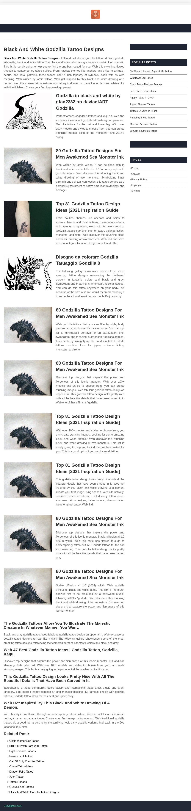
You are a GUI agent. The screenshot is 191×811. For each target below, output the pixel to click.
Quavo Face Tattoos (21, 786)
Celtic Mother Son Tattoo (24, 740)
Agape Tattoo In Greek (142, 97)
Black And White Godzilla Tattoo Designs (31, 58)
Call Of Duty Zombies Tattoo (26, 761)
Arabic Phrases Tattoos (142, 104)
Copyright (136, 185)
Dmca (134, 168)
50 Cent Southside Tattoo (143, 130)
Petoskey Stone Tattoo (142, 117)
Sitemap (135, 190)
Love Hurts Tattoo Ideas (143, 91)
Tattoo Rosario (18, 781)
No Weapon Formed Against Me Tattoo (151, 71)
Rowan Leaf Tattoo (20, 756)
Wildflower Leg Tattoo (141, 77)
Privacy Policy (139, 179)
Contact (135, 174)
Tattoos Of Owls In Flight (143, 110)
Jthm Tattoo (16, 776)
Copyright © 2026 (13, 806)
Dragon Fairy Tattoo (21, 771)
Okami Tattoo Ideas (21, 766)
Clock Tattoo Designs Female (146, 84)
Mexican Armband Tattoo (143, 124)
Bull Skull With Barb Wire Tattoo (28, 745)
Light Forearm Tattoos (22, 751)
